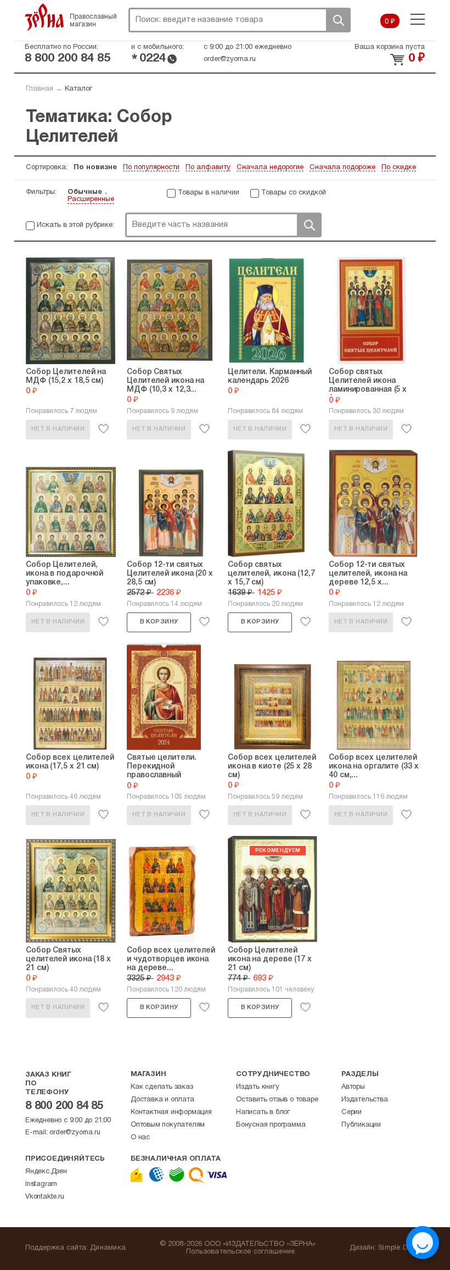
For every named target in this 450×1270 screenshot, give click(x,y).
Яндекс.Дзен (46, 1171)
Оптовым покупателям (168, 1125)
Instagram (41, 1184)
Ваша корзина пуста (390, 47)
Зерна (44, 17)
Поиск (338, 20)
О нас (140, 1137)
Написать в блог (263, 1112)
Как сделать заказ (162, 1087)
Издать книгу (257, 1087)
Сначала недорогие (270, 167)
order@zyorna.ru (230, 59)
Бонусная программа (270, 1125)
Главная (39, 89)
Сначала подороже (342, 167)
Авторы (353, 1087)
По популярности (151, 167)
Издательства (364, 1099)
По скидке (398, 167)
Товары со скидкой (293, 193)
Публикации (361, 1125)
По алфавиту (207, 167)
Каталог (78, 89)
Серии (351, 1112)
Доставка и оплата (162, 1099)
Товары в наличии (208, 193)
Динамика (108, 1248)
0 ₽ (390, 22)
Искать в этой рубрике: (75, 225)
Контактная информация (171, 1112)
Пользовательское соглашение (240, 1252)
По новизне (95, 167)
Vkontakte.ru (44, 1197)
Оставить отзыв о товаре (277, 1099)
